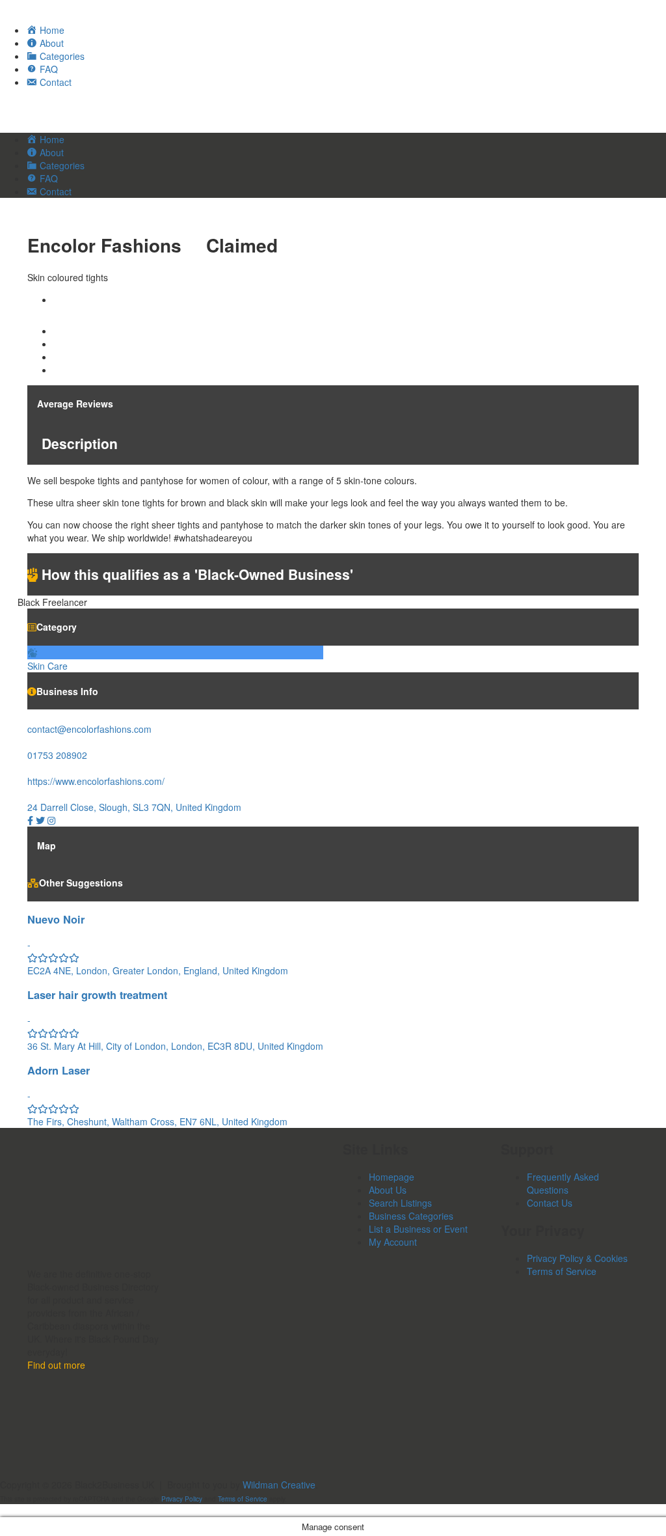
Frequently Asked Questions (563, 1183)
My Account (393, 1241)
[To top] (3, 1510)
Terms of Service (561, 1271)
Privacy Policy (181, 1498)
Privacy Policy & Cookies (577, 1258)
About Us (387, 1189)
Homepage (391, 1176)
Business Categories (411, 1215)
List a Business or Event (418, 1228)
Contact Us (549, 1202)
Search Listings (400, 1202)
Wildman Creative (279, 1484)
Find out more (56, 1364)
